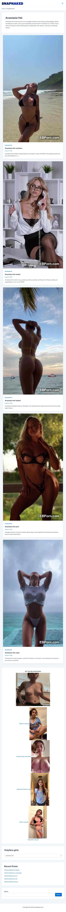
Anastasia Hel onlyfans (13, 148)
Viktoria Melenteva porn (11, 882)
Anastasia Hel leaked (13, 400)
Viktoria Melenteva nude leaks (13, 873)
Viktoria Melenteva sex (10, 879)
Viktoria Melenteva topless (12, 870)
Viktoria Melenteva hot (10, 876)
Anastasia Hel (8, 145)
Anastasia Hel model (12, 274)
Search (6, 891)
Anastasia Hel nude (12, 653)
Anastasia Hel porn (12, 527)
